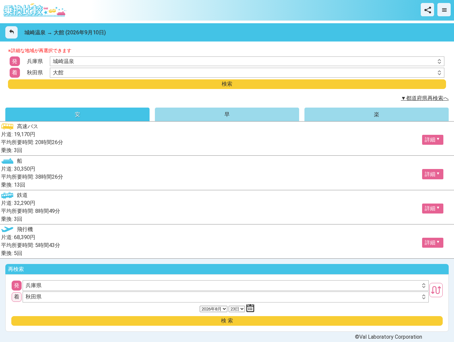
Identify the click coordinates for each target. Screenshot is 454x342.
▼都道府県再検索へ (425, 98)
